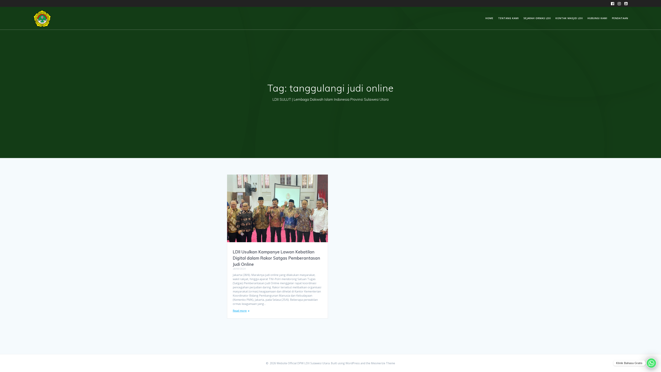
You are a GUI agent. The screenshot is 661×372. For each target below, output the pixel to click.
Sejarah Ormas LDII (537, 18)
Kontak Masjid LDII (569, 18)
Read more (240, 311)
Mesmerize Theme (383, 363)
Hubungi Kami (597, 18)
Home (489, 18)
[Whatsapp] (651, 363)
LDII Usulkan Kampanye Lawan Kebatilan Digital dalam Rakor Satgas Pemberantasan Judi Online (276, 258)
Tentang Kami (508, 18)
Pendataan (620, 18)
